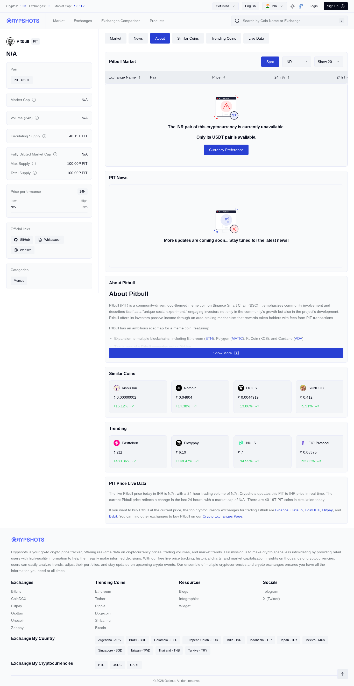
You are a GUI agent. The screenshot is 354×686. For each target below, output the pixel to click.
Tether (100, 599)
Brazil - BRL (137, 640)
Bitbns (16, 591)
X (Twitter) (271, 599)
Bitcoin (100, 628)
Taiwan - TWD (140, 650)
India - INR (234, 640)
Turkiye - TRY (197, 650)
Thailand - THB (169, 650)
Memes (19, 280)
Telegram (270, 591)
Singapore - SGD (110, 650)
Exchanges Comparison (120, 21)
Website (25, 250)
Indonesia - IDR (261, 640)
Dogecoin (103, 613)
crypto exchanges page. (223, 516)
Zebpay (17, 628)
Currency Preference (226, 150)
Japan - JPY (288, 640)
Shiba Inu (103, 620)
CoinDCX (312, 510)
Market (59, 21)
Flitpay (327, 510)
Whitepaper (52, 240)
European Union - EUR (202, 640)
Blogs (183, 591)
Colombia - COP (165, 640)
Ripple (100, 606)
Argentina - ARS (109, 640)
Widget (184, 606)
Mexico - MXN (315, 640)
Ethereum (103, 591)
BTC (101, 665)
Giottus (17, 613)
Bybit (113, 516)
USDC (117, 665)
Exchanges (83, 21)
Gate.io (297, 510)
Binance (281, 510)
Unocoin (18, 620)
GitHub (25, 240)
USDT (134, 665)
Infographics (189, 599)
